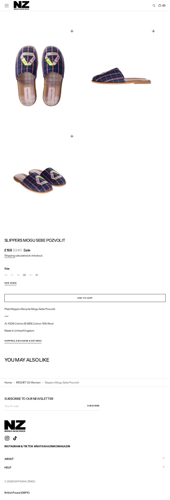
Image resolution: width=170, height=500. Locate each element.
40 (30, 273)
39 (24, 273)
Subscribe (93, 403)
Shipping (9, 253)
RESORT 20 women (28, 380)
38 (18, 273)
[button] (7, 5)
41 (36, 273)
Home (8, 380)
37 (12, 273)
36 (6, 273)
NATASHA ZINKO (24, 479)
